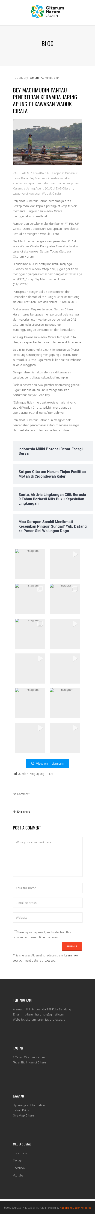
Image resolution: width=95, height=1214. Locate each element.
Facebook (19, 1168)
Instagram (20, 1153)
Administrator (50, 77)
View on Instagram (50, 763)
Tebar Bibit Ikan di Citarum (30, 1062)
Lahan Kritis (21, 1110)
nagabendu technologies (75, 1207)
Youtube (18, 1175)
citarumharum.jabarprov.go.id (45, 1019)
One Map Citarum (24, 1115)
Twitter (17, 1160)
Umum (34, 77)
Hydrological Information (29, 1105)
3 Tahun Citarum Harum (29, 1057)
